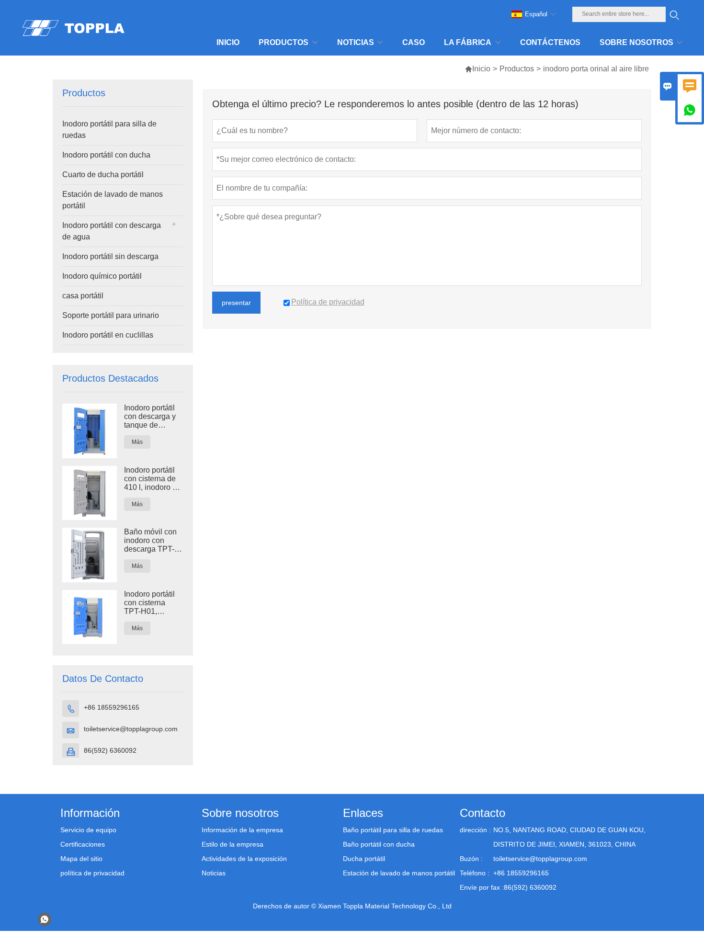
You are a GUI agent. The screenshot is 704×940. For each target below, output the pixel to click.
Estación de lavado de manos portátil (112, 200)
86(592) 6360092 (110, 750)
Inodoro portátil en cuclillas (107, 335)
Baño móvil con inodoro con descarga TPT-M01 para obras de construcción (151, 541)
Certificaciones (82, 844)
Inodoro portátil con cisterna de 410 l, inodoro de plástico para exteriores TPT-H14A (152, 479)
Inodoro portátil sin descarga (110, 256)
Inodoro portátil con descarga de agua (111, 231)
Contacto (482, 812)
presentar (236, 302)
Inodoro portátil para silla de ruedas (109, 129)
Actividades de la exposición (244, 858)
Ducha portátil (364, 858)
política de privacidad (92, 873)
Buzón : (471, 858)
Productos (517, 69)
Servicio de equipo (88, 830)
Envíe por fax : (482, 887)
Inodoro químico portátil (102, 276)
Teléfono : (474, 873)
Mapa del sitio (81, 858)
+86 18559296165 (111, 707)
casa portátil (82, 296)
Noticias (214, 873)
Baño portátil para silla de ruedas (393, 830)
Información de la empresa (242, 830)
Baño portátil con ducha (379, 844)
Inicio (481, 69)
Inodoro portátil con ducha (106, 155)
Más (137, 442)
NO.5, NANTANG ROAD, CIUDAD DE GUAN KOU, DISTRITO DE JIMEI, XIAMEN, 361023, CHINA (569, 837)
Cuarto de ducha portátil (103, 174)
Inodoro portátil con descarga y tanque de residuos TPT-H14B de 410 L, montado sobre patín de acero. (150, 417)
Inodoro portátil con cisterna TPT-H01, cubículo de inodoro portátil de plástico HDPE (149, 603)
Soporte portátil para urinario (110, 315)
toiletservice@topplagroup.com (131, 729)
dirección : (475, 830)
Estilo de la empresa (232, 844)
